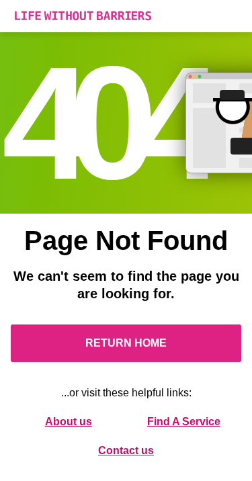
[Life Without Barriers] (126, 16)
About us (68, 421)
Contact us (126, 450)
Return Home (126, 343)
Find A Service (183, 421)
